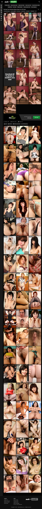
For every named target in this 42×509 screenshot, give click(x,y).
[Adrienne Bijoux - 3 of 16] (35, 31)
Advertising (6, 503)
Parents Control (6, 502)
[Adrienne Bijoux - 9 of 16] (22, 58)
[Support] (1, 18)
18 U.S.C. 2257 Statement (18, 504)
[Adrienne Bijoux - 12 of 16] (35, 86)
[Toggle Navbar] (2, 2)
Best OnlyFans (33, 7)
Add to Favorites (17, 123)
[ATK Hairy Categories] (1, 13)
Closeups (32, 11)
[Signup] (1, 16)
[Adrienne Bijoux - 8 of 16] (10, 58)
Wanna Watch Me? (27, 7)
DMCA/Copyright (16, 503)
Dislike (10, 123)
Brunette (27, 11)
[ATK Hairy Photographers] (1, 11)
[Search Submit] (39, 2)
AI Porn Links (7, 5)
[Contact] (1, 20)
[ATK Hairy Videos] (1, 7)
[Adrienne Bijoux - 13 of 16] (10, 95)
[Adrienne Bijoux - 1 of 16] (10, 22)
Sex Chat (14, 7)
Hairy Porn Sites (21, 5)
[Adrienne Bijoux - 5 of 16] (22, 40)
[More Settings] (40, 9)
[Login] (1, 15)
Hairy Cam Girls (28, 5)
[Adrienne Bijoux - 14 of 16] (22, 95)
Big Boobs (23, 11)
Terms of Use (16, 499)
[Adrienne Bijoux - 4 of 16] (10, 35)
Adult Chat (10, 7)
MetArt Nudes (20, 7)
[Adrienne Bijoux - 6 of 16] (10, 44)
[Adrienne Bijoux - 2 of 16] (22, 22)
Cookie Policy (16, 502)
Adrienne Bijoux (7, 11)
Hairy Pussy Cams (14, 5)
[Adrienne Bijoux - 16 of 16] (10, 109)
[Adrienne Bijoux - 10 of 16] (35, 67)
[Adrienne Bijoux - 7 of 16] (35, 49)
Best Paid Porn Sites (36, 5)
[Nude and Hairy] (11, 2)
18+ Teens (18, 11)
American (12, 11)
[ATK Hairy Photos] (1, 5)
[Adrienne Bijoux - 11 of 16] (22, 77)
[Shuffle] (38, 9)
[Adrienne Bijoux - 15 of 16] (35, 99)
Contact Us (6, 499)
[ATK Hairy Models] (1, 9)
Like (6, 123)
